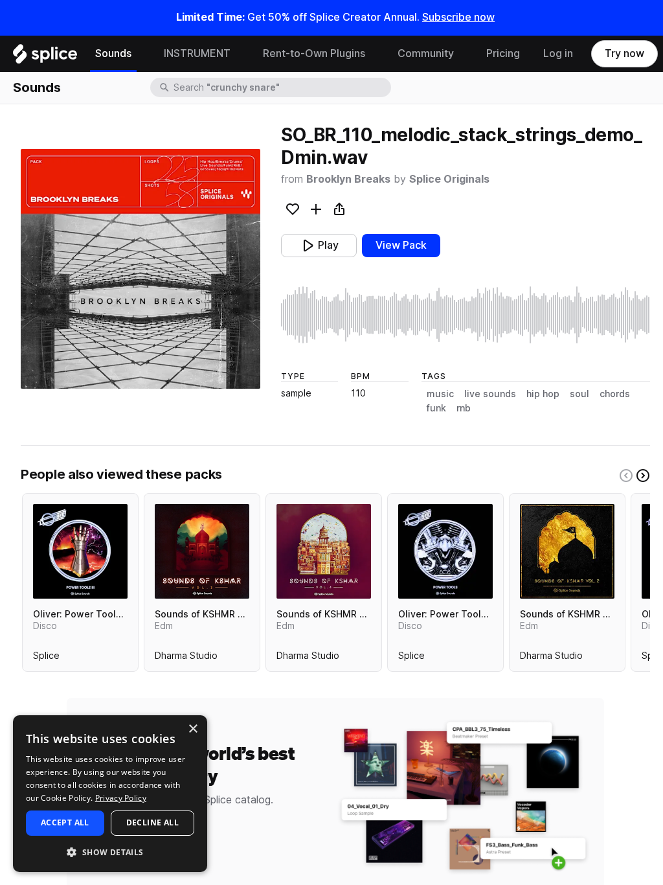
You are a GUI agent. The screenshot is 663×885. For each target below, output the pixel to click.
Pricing (503, 53)
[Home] (45, 57)
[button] (110, 851)
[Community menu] (463, 54)
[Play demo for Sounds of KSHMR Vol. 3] (202, 551)
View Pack (401, 245)
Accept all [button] (65, 822)
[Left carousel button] (626, 475)
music (440, 394)
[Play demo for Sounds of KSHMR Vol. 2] (567, 551)
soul (579, 394)
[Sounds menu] (141, 54)
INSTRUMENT (197, 53)
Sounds (113, 53)
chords (615, 394)
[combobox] (281, 87)
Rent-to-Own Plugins (314, 53)
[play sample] (465, 315)
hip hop (542, 394)
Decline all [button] (152, 822)
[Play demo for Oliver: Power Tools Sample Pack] (445, 551)
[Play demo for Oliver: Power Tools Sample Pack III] (80, 551)
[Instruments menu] (240, 54)
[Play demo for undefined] (140, 269)
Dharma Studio (186, 658)
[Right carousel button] (643, 475)
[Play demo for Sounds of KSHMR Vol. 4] (324, 551)
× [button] (192, 729)
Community (426, 53)
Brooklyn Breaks (348, 179)
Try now (624, 53)
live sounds (490, 394)
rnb (463, 408)
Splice (46, 658)
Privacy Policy (120, 797)
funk (436, 408)
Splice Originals (449, 179)
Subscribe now (458, 17)
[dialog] (110, 793)
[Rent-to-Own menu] (374, 54)
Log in (558, 53)
